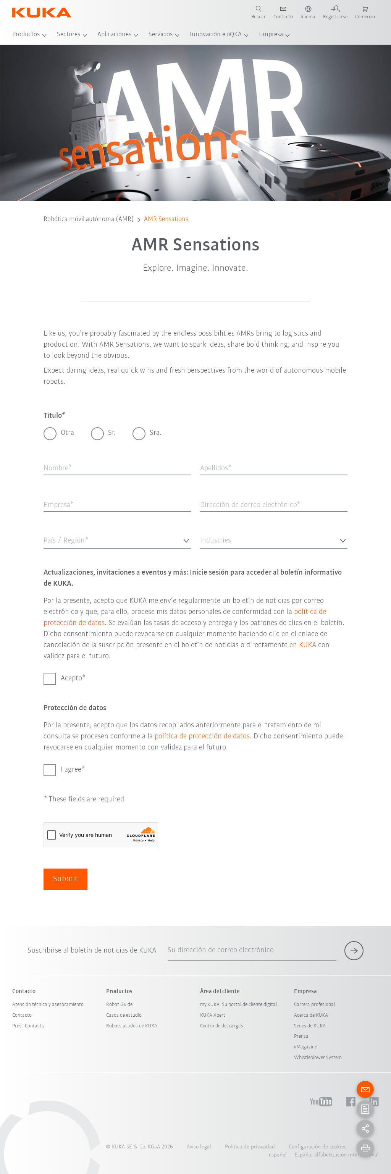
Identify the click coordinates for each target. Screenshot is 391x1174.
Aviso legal (199, 1147)
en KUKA (302, 645)
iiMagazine (305, 1047)
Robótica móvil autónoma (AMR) (89, 219)
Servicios (161, 34)
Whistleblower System (318, 1058)
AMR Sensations (166, 219)
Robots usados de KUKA (131, 1026)
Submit (65, 879)
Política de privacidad (250, 1147)
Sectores (68, 34)
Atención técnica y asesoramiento (48, 1005)
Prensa (301, 1036)
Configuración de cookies (317, 1147)
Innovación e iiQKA (216, 34)
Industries (210, 553)
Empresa (271, 34)
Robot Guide (119, 1005)
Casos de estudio (124, 1015)
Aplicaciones (114, 34)
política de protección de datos (202, 736)
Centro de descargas (221, 1026)
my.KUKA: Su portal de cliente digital (238, 1005)
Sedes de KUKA (310, 1026)
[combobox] (117, 540)
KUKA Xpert (212, 1015)
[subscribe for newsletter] (354, 950)
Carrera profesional (314, 1005)
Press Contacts (28, 1026)
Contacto (22, 1015)
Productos (26, 34)
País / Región (57, 553)
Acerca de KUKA (311, 1015)
